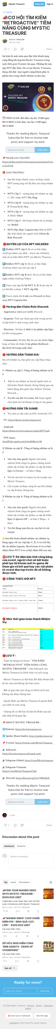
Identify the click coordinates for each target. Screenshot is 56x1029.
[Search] (51, 882)
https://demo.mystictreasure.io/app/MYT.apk (26, 431)
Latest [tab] (13, 882)
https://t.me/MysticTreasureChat (19, 771)
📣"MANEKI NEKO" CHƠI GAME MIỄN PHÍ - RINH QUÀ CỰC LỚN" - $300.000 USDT (21, 922)
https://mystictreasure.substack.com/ (21, 754)
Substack (13, 1022)
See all (8, 968)
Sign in (50, 4)
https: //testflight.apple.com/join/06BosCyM (22, 439)
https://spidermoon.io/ (40, 736)
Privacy (30, 1005)
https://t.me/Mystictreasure (39, 760)
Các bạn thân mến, (11, 928)
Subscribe (39, 4)
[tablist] (14, 846)
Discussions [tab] (24, 882)
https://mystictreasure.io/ (28, 729)
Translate (8, 12)
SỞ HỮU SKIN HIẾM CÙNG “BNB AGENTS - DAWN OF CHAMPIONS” (17, 947)
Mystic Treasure (17, 40)
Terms (39, 1005)
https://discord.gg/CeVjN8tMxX (33, 778)
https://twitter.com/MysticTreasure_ (34, 743)
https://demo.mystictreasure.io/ (24, 420)
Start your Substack (20, 1015)
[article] (28, 901)
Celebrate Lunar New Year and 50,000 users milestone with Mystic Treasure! (21, 902)
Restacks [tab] (21, 846)
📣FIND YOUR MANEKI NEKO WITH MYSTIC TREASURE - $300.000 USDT (19, 894)
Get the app (42, 1015)
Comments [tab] (9, 846)
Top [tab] (5, 882)
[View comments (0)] (15, 49)
